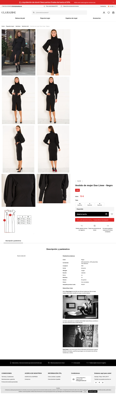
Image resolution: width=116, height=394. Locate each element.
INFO (81, 391)
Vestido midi (25, 26)
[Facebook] (96, 382)
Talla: (76, 200)
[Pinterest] (99, 382)
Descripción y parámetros (13, 241)
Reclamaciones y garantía (8, 379)
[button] (113, 2)
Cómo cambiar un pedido (54, 376)
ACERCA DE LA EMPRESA (31, 376)
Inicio (3, 26)
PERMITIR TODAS (93, 391)
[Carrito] (113, 13)
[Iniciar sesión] (104, 13)
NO (85, 391)
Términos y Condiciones (7, 376)
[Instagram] (102, 382)
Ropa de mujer (10, 26)
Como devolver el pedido (54, 379)
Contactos (103, 6)
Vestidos (18, 26)
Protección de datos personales (10, 382)
